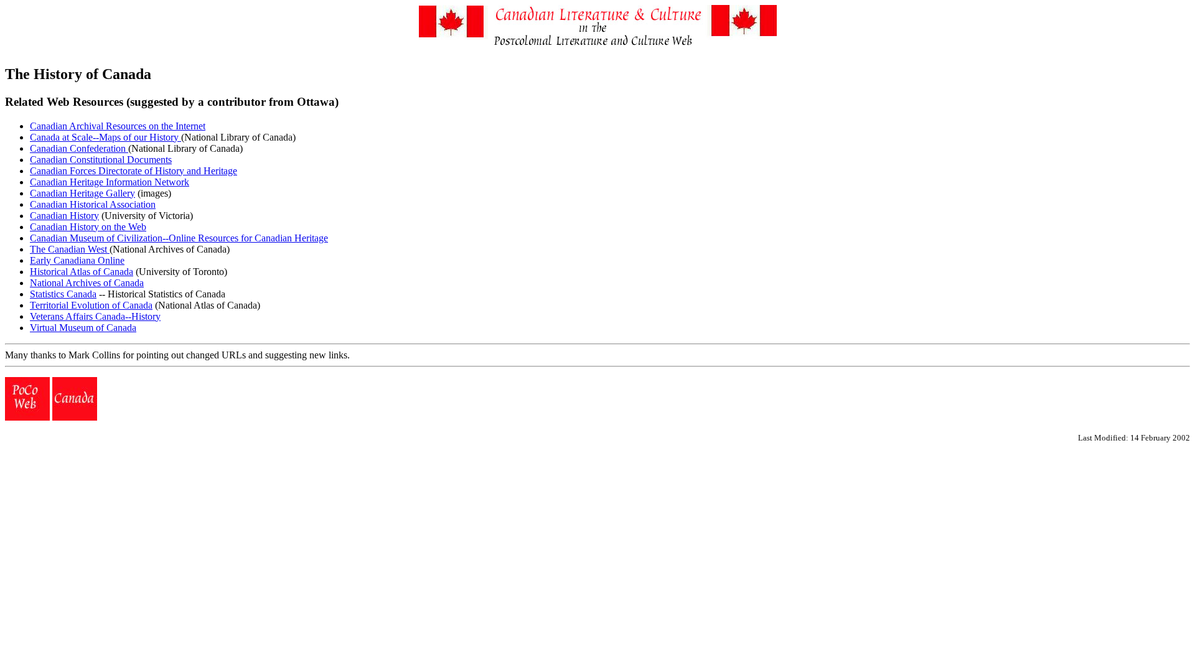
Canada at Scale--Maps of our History (105, 137)
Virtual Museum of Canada (83, 327)
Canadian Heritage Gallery (82, 193)
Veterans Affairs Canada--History (95, 316)
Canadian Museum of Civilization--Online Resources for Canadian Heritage (179, 238)
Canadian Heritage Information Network (109, 182)
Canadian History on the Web (88, 227)
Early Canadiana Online (77, 260)
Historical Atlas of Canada (81, 271)
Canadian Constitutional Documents (101, 159)
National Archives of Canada (87, 283)
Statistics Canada (63, 294)
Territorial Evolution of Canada (91, 305)
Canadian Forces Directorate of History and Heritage (133, 171)
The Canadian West (70, 249)
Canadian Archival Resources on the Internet (117, 126)
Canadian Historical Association (93, 204)
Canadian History (64, 215)
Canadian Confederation (79, 148)
